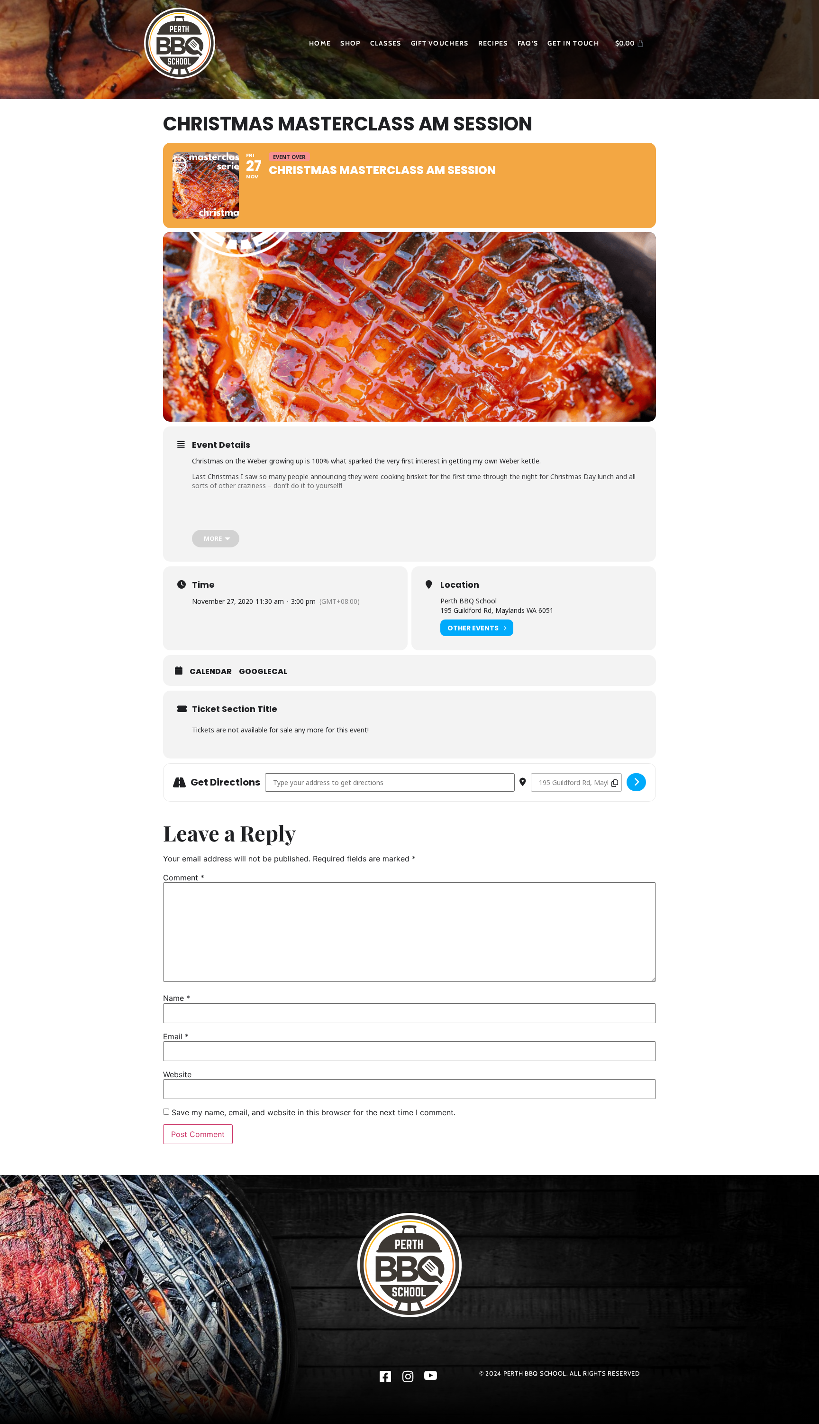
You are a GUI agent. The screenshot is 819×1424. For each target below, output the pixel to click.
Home (320, 43)
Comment (183, 877)
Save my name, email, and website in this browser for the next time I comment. (313, 1112)
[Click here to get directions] (636, 782)
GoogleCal (263, 671)
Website (177, 1074)
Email (176, 1036)
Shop (350, 43)
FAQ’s (528, 43)
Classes (385, 43)
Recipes (493, 43)
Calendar (211, 671)
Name (176, 998)
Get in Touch (573, 43)
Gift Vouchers (440, 43)
